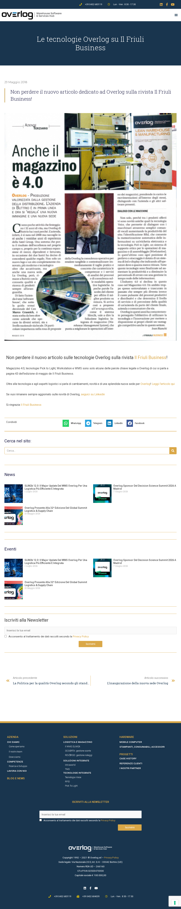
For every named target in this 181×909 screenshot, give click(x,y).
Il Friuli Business (150, 357)
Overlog (145, 384)
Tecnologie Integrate (77, 772)
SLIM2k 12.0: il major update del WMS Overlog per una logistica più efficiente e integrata (56, 487)
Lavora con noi (17, 770)
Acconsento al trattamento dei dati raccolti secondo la (40, 636)
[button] (73, 423)
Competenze (15, 761)
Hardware (126, 737)
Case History (127, 758)
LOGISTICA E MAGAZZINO (77, 742)
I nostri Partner (130, 768)
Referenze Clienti (130, 763)
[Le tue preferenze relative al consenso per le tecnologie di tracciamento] (174, 902)
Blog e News (16, 778)
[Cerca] (172, 450)
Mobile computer (130, 742)
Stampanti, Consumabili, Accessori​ (142, 746)
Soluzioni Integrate (76, 760)
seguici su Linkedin (93, 394)
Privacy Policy (81, 636)
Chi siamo (13, 742)
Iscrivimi (90, 644)
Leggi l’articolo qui (163, 384)
